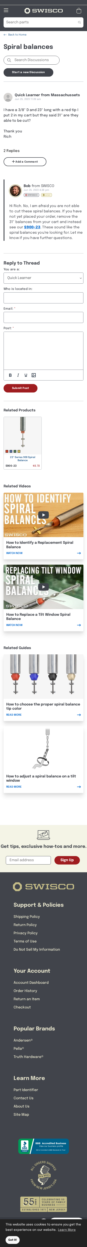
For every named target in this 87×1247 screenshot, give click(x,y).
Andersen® (23, 1040)
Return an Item (27, 999)
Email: (8, 308)
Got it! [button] (12, 1240)
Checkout (22, 1007)
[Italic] (18, 375)
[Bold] (10, 375)
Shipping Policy (27, 917)
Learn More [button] (67, 1229)
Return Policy (25, 925)
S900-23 (32, 227)
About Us (21, 1106)
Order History (25, 991)
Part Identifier (26, 1090)
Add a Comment (26, 162)
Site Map (21, 1115)
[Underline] (26, 375)
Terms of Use (25, 941)
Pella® (19, 1049)
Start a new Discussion (28, 72)
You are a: (12, 269)
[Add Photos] (33, 375)
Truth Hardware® (29, 1057)
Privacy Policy (26, 933)
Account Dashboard (31, 983)
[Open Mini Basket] (79, 11)
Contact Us (23, 1098)
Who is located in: (18, 289)
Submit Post (20, 388)
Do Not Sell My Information (37, 950)
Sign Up (67, 860)
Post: (8, 328)
